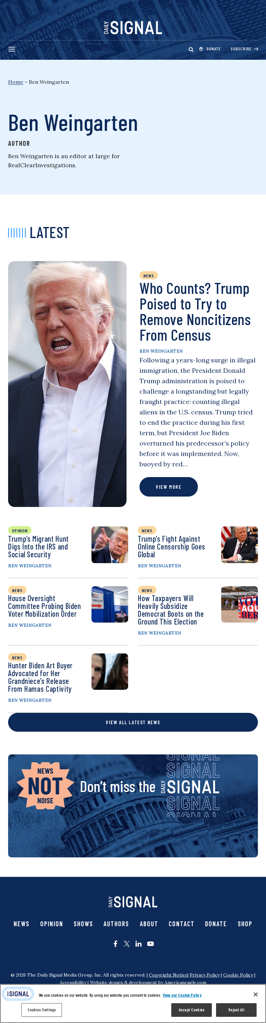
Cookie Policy (238, 975)
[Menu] (12, 49)
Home (15, 82)
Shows (83, 924)
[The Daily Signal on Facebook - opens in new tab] (115, 944)
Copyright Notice (168, 975)
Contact (182, 924)
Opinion (51, 924)
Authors (116, 924)
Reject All (236, 1009)
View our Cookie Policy (182, 995)
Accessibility (73, 982)
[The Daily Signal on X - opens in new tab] (127, 944)
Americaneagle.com (185, 982)
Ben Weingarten (161, 351)
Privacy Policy (205, 975)
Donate (216, 924)
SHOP (245, 924)
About (149, 924)
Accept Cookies (191, 1009)
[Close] (255, 994)
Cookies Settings (42, 1009)
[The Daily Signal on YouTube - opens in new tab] (150, 944)
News (22, 924)
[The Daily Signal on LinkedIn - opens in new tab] (138, 943)
